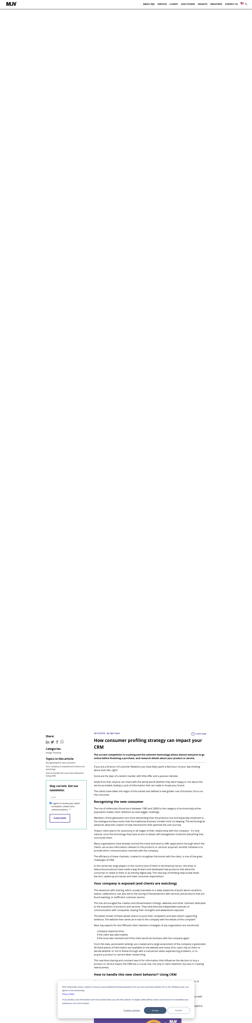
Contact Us (231, 4)
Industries (216, 4)
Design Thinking (53, 752)
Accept (155, 1010)
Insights (202, 4)
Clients (174, 4)
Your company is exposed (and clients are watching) (65, 768)
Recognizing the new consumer (61, 762)
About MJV (149, 4)
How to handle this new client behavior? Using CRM (65, 774)
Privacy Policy (68, 994)
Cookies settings (131, 1010)
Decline (178, 1010)
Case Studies (188, 4)
